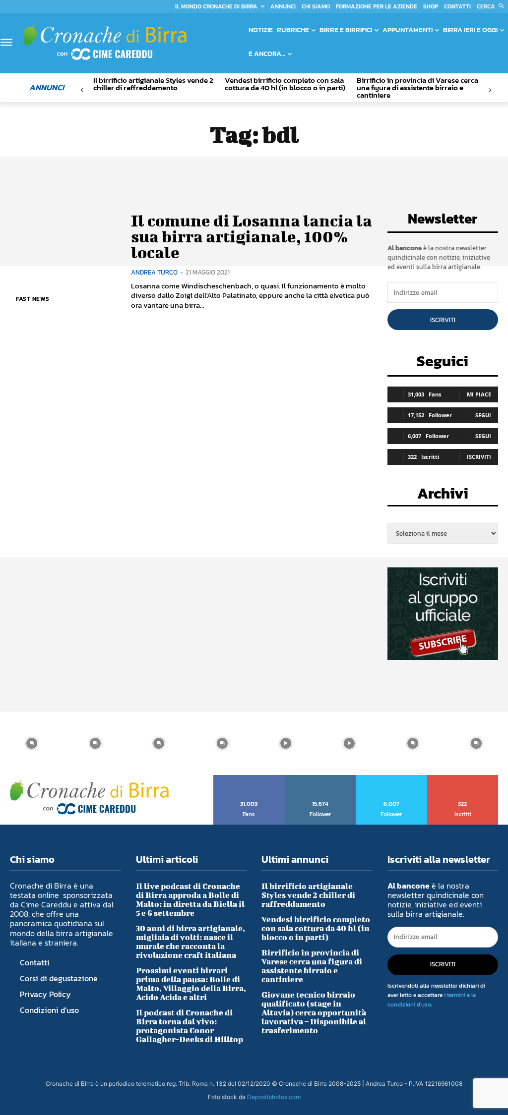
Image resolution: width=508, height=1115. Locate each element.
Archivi (442, 496)
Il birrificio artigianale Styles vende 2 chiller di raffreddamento (153, 83)
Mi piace (479, 394)
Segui (483, 415)
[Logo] (105, 42)
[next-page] (490, 90)
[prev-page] (82, 90)
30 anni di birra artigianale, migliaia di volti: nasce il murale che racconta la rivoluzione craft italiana (190, 941)
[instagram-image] (32, 743)
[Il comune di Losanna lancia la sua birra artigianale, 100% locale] (64, 261)
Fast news (33, 298)
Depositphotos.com (274, 1097)
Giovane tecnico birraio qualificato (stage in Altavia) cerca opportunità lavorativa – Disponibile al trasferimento (313, 1012)
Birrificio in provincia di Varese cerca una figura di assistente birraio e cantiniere (417, 87)
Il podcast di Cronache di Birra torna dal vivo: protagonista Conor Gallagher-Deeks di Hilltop (189, 1025)
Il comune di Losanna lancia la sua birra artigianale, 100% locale (251, 236)
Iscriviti (442, 320)
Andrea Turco (154, 272)
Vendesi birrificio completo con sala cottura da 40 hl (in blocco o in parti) (285, 83)
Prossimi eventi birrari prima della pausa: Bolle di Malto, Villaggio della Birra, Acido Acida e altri (191, 983)
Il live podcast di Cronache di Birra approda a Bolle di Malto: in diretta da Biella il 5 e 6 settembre (190, 899)
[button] (492, 6)
